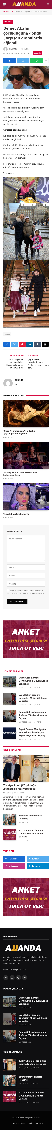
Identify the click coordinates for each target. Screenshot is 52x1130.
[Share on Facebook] (9, 60)
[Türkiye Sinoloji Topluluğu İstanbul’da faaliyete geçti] (26, 768)
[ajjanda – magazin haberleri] (26, 4)
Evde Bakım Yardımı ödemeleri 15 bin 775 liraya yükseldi (33, 698)
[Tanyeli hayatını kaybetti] (26, 496)
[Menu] (4, 4)
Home (14, 1123)
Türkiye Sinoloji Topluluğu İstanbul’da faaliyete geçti (19, 787)
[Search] (48, 4)
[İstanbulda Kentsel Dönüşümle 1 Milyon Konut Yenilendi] (9, 681)
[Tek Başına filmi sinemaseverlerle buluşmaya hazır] (26, 455)
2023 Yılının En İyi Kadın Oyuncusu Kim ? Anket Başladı (31, 833)
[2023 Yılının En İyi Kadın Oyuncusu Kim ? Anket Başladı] (9, 834)
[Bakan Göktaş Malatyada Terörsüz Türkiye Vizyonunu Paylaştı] (9, 716)
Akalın (7, 334)
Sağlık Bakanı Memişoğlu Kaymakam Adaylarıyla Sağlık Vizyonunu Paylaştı (32, 732)
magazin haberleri (32, 1118)
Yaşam (22, 1123)
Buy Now (39, 1123)
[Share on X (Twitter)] (23, 60)
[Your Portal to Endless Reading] (9, 819)
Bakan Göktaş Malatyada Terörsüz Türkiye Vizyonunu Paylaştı (33, 715)
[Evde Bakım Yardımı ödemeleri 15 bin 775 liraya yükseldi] (9, 699)
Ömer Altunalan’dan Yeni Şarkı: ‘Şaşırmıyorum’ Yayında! (19, 432)
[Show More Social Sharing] (46, 60)
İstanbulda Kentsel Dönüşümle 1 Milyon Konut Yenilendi (33, 680)
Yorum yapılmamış (12, 53)
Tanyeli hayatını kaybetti (16, 513)
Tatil (30, 1123)
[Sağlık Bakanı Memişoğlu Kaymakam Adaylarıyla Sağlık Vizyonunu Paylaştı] (9, 733)
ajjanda (14, 49)
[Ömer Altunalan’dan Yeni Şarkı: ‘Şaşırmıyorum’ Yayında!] (26, 413)
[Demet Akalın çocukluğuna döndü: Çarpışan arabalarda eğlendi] (26, 77)
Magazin (8, 22)
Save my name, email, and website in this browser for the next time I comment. (25, 592)
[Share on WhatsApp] (36, 60)
